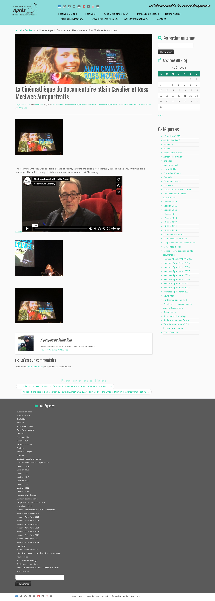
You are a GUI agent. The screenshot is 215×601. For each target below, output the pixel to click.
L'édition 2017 (170, 214)
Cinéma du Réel (170, 164)
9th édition (168, 144)
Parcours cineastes (148, 13)
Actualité (167, 148)
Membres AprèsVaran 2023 (176, 287)
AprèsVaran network (136, 18)
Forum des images (172, 181)
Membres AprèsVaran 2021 (176, 283)
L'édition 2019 (170, 218)
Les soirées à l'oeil (172, 246)
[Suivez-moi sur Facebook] (70, 6)
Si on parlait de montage (175, 316)
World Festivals (170, 332)
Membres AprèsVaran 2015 (176, 263)
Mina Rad (133, 104)
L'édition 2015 (170, 205)
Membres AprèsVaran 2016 (176, 267)
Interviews (168, 185)
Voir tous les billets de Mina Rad (55, 349)
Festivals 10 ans (67, 13)
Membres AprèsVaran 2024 (176, 291)
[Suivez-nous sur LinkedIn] (85, 6)
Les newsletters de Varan (175, 238)
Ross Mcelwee (145, 104)
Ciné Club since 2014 (116, 13)
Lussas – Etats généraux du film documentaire (36, 509)
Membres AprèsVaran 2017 (176, 271)
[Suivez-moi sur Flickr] (75, 6)
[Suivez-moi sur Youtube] (80, 6)
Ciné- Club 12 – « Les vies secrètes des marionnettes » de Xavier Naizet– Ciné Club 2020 (65, 386)
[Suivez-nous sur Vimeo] (89, 6)
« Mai (160, 115)
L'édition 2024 (170, 230)
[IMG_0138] (39, 257)
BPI (66, 104)
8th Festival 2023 (171, 140)
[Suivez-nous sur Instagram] (94, 6)
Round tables (173, 13)
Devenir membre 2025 (105, 18)
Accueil (19, 30)
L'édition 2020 (170, 222)
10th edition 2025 (171, 136)
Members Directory (72, 18)
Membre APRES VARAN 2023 (177, 258)
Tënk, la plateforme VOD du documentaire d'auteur (38, 567)
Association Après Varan (89, 596)
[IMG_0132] (39, 305)
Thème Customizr (136, 596)
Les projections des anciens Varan (179, 242)
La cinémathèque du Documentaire (113, 104)
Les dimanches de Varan (174, 234)
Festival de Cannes (172, 173)
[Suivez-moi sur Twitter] (65, 6)
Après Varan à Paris (172, 152)
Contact (161, 18)
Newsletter (168, 295)
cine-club (167, 160)
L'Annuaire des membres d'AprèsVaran (33, 462)
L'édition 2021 (170, 226)
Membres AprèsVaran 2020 (176, 279)
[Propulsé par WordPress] (113, 596)
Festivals (90, 13)
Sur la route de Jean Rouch (176, 320)
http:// (18, 231)
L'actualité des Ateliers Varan (177, 189)
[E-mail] (60, 6)
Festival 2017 (169, 169)
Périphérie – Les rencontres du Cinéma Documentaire (38, 553)
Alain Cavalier (57, 104)
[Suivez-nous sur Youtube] (99, 6)
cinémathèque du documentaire (82, 104)
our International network (175, 299)
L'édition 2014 (170, 201)
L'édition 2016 (170, 209)
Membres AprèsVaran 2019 (176, 275)
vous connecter (35, 366)
